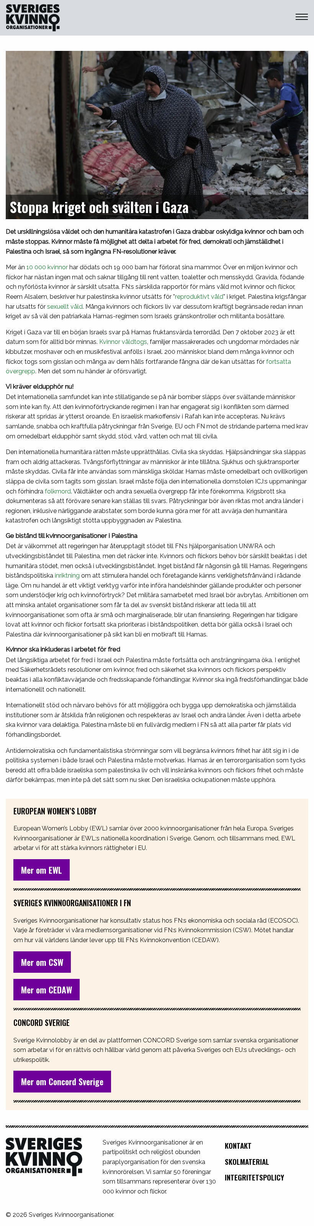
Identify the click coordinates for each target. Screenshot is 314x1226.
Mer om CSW (42, 962)
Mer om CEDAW (46, 989)
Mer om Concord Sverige (62, 1081)
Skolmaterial (247, 1161)
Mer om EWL (41, 870)
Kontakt (238, 1145)
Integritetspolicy (254, 1177)
